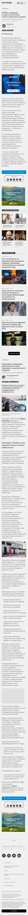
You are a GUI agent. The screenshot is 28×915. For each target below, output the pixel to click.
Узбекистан (10, 30)
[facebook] (4, 855)
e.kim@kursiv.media (11, 27)
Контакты (7, 878)
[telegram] (14, 855)
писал (22, 782)
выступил (13, 421)
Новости (5, 8)
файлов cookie (14, 907)
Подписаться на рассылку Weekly (13, 846)
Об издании (7, 862)
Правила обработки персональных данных (14, 875)
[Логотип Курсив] (7, 3)
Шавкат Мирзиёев (13, 381)
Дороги (4, 30)
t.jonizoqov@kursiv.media (12, 378)
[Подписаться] (25, 848)
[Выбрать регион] (18, 3)
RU (21, 3)
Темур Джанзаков (12, 375)
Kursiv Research (9, 885)
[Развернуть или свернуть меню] (25, 3)
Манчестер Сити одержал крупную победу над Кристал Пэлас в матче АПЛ (13, 325)
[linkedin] (19, 855)
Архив (6, 870)
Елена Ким (10, 24)
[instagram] (9, 855)
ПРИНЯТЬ (14, 911)
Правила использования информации (11, 867)
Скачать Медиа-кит (9, 882)
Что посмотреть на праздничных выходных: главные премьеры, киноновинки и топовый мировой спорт (13, 263)
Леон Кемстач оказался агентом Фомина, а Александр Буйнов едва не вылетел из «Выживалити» (13, 295)
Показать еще (14, 353)
